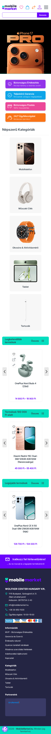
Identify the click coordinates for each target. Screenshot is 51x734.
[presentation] (4, 371)
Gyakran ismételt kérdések (17, 645)
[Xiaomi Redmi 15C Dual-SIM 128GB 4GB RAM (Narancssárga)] (25, 446)
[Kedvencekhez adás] (14, 354)
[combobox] (19, 15)
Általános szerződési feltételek (18, 649)
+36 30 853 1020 (16, 610)
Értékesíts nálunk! (13, 641)
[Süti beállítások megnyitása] (5, 729)
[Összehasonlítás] (33, 7)
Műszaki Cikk (11, 674)
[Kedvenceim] (21, 7)
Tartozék (9, 687)
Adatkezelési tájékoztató (16, 654)
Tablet (8, 683)
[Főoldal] (9, 7)
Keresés (43, 15)
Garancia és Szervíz (14, 636)
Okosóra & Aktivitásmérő (16, 678)
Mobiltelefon (10, 670)
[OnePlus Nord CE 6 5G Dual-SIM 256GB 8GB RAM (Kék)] (25, 519)
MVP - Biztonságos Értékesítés (19, 632)
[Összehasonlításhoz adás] (14, 365)
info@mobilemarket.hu (19, 605)
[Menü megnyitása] (46, 7)
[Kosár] (27, 7)
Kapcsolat (9, 658)
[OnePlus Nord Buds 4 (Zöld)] (25, 375)
